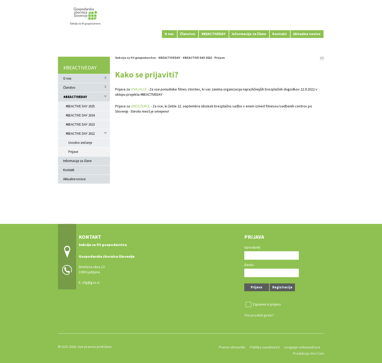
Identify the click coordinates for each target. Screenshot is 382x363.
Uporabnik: (252, 247)
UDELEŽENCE (140, 106)
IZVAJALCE (139, 89)
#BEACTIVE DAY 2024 (80, 115)
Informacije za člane (249, 33)
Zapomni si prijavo (267, 304)
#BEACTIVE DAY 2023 (80, 124)
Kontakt (279, 33)
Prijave (73, 152)
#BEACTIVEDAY (213, 33)
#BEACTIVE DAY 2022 (80, 133)
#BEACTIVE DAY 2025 (80, 106)
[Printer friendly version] (322, 57)
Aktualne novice (306, 33)
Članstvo (187, 33)
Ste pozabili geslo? (259, 315)
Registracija (282, 287)
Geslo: (249, 264)
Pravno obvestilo (232, 347)
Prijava (256, 287)
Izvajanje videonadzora (302, 347)
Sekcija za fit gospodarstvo (135, 58)
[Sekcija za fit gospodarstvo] (191, 18)
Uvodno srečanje (80, 142)
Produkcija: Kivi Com (308, 353)
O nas (169, 33)
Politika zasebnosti (265, 347)
